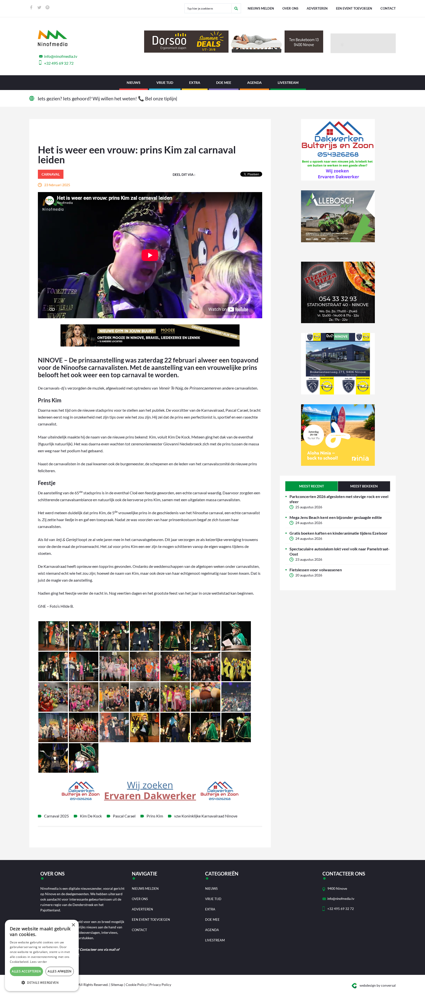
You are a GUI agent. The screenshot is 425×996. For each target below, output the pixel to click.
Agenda (254, 82)
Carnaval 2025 (56, 816)
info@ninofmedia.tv (60, 56)
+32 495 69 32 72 (59, 63)
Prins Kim (155, 816)
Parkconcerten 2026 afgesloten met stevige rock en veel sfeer (338, 499)
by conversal (378, 985)
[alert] (42, 955)
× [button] (73, 925)
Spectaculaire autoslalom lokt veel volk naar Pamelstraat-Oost (339, 551)
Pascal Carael (124, 816)
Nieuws (133, 82)
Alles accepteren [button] (26, 971)
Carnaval (51, 174)
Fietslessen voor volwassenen (315, 569)
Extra (194, 82)
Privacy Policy (160, 984)
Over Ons (290, 8)
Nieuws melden (261, 8)
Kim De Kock (91, 816)
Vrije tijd (164, 82)
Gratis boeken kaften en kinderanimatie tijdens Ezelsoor (338, 533)
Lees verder (38, 962)
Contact (388, 8)
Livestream (288, 82)
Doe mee (223, 82)
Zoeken (236, 8)
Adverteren (317, 8)
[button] (42, 982)
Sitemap (117, 984)
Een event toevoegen (354, 8)
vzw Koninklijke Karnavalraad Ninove (205, 816)
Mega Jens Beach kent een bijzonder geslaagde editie (335, 517)
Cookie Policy (136, 984)
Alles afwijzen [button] (60, 971)
